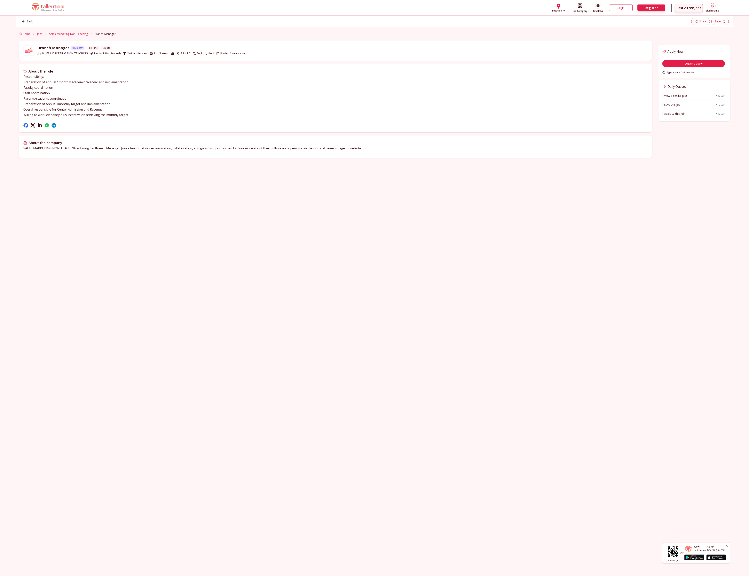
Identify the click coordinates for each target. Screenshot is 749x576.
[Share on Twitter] (32, 125)
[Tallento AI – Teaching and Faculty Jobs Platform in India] (48, 7)
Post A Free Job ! (688, 8)
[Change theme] (712, 6)
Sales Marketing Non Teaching (68, 34)
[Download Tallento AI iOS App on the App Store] (716, 557)
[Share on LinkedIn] (39, 125)
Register (651, 8)
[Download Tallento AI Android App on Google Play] (694, 557)
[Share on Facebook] (25, 125)
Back (30, 21)
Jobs (40, 34)
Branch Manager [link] (104, 34)
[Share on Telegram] (53, 125)
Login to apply (694, 63)
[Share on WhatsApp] (46, 125)
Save (718, 21)
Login (620, 8)
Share (702, 21)
